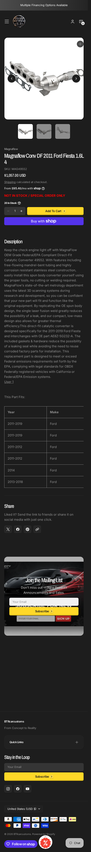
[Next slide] (76, 77)
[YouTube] (27, 789)
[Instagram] (8, 789)
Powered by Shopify (43, 834)
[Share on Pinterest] (27, 526)
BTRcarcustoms (22, 834)
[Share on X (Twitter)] (8, 526)
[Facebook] (18, 789)
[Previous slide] (12, 77)
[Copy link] (37, 526)
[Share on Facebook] (18, 526)
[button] (6, 21)
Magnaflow (11, 145)
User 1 (9, 379)
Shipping (10, 179)
